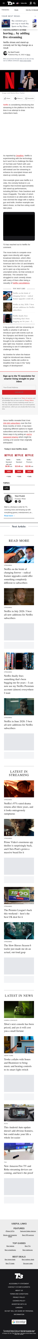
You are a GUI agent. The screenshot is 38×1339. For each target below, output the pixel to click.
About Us (19, 1290)
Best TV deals (10, 1263)
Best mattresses (28, 1250)
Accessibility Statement (19, 1283)
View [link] (9, 471)
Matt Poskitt (15, 52)
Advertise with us (19, 1304)
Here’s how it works (25, 60)
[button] (9, 465)
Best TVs (28, 1246)
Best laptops (10, 1246)
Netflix (5, 105)
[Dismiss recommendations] (35, 16)
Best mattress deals (28, 1259)
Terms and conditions (19, 1294)
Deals (16, 10)
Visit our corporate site (27, 1331)
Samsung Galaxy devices (28, 1231)
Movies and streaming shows (10, 1235)
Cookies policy (19, 1301)
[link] (9, 455)
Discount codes (28, 1263)
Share (8, 98)
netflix (6, 488)
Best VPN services (28, 1235)
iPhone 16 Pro (10, 1231)
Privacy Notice (29, 400)
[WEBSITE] (20, 501)
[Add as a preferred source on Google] (19, 1322)
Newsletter (31, 98)
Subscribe (24, 3)
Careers (19, 1307)
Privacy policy (19, 1297)
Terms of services (27, 398)
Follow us (19, 98)
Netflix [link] (9, 476)
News (28, 54)
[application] (19, 224)
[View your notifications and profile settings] (14, 3)
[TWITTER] (16, 501)
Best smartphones (10, 1250)
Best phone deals (10, 1259)
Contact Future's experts (19, 1287)
